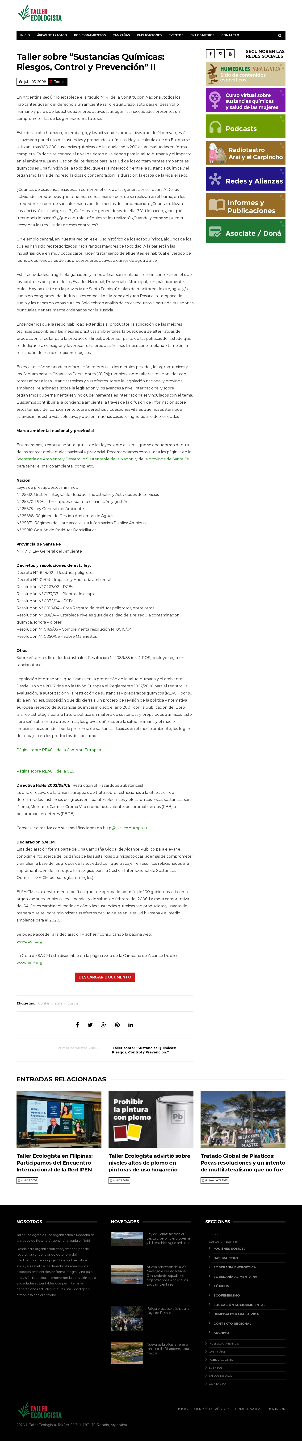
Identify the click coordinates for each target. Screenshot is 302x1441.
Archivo (221, 1333)
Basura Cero (226, 1258)
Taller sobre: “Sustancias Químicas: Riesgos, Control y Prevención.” (144, 1050)
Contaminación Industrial (58, 1003)
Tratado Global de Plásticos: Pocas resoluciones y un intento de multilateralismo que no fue (243, 1163)
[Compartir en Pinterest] (117, 1025)
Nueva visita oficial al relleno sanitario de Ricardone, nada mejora (168, 1348)
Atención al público (211, 1409)
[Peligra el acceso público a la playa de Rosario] (127, 1318)
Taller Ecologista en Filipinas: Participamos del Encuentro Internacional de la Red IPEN (54, 1163)
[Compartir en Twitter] (90, 1025)
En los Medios (202, 35)
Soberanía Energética (235, 1267)
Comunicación (248, 1409)
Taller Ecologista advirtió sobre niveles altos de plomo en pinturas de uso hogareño (149, 1163)
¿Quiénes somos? (230, 1248)
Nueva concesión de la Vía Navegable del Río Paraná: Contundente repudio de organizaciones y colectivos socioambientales (167, 1276)
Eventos (176, 35)
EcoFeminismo (227, 1295)
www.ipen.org (29, 941)
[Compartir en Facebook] (77, 1025)
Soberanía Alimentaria (235, 1277)
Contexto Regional (232, 1323)
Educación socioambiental (239, 1305)
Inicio (25, 35)
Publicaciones (149, 35)
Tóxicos (60, 82)
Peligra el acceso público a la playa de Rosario (168, 1310)
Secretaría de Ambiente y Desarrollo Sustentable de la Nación (75, 459)
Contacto (230, 35)
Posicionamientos (90, 35)
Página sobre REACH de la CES (45, 771)
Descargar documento (105, 977)
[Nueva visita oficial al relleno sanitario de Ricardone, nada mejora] (127, 1353)
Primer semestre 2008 (78, 1048)
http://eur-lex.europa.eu (126, 828)
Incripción (276, 1409)
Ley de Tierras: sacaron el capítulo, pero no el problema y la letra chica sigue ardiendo (168, 1238)
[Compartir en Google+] (104, 1025)
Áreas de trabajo (52, 35)
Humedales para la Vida (236, 1314)
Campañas (121, 35)
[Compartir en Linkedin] (131, 1025)
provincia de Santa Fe (169, 459)
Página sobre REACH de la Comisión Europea (59, 750)
